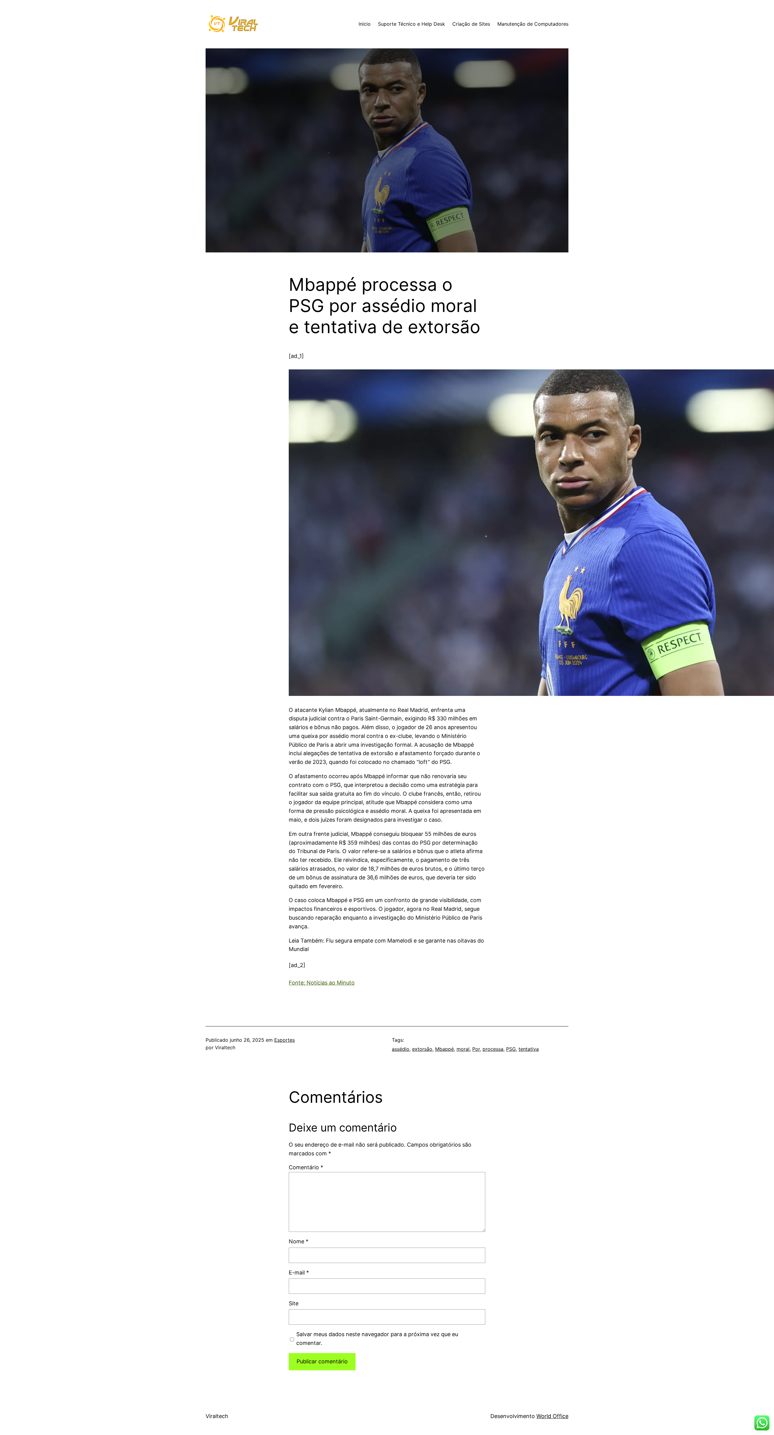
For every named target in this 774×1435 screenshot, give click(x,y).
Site (293, 1303)
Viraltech (217, 1416)
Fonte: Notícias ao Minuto (322, 982)
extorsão (422, 1049)
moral (463, 1049)
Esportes (284, 1040)
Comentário (306, 1167)
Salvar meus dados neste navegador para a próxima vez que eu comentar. (377, 1338)
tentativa (529, 1049)
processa (493, 1049)
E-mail (299, 1272)
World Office (552, 1416)
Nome (298, 1241)
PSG (511, 1049)
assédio (400, 1049)
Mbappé (444, 1049)
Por (476, 1049)
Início (365, 24)
